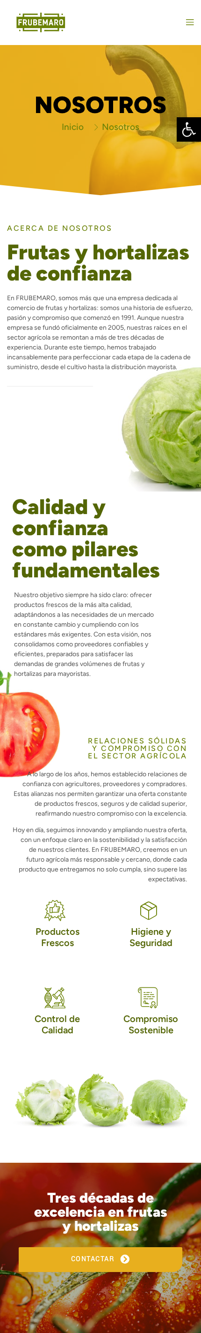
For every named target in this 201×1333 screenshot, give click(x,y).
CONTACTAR (94, 1259)
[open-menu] (188, 23)
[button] (189, 129)
